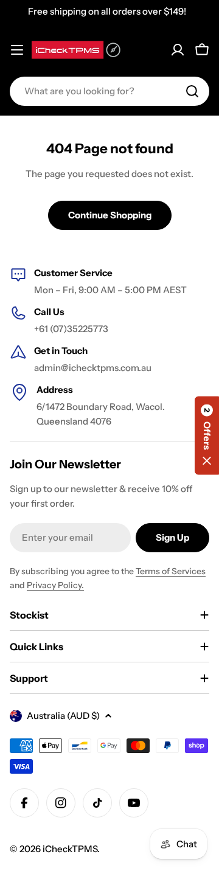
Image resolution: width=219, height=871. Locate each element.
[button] (207, 436)
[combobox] (109, 91)
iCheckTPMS (70, 849)
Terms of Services (171, 571)
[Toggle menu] (17, 50)
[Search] (192, 91)
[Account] (177, 50)
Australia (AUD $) (63, 715)
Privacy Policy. (55, 585)
